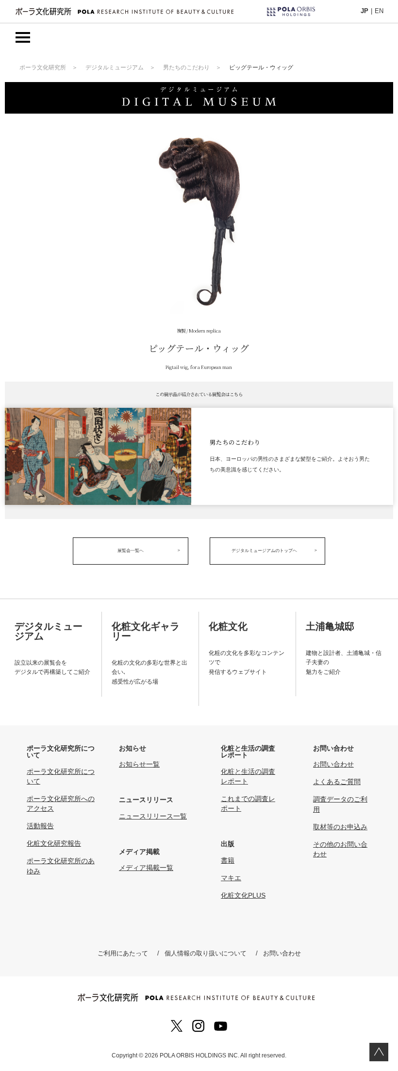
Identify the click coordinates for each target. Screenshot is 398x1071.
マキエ (231, 878)
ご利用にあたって (123, 953)
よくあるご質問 (337, 782)
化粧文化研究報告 (54, 843)
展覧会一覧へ (130, 550)
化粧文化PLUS (243, 895)
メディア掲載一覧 (146, 867)
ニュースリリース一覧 (153, 816)
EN (379, 11)
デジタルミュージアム (114, 67)
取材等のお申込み (340, 827)
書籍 (227, 860)
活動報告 (40, 826)
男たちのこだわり (186, 67)
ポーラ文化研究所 (42, 67)
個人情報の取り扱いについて (206, 953)
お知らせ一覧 (139, 764)
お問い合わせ (333, 764)
